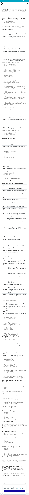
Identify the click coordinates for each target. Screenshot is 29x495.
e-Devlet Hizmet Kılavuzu (17, 483)
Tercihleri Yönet (14, 492)
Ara (15, 0)
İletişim (4, 483)
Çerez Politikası (19, 488)
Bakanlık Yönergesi (8, 483)
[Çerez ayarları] (1, 493)
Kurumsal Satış (24, 483)
